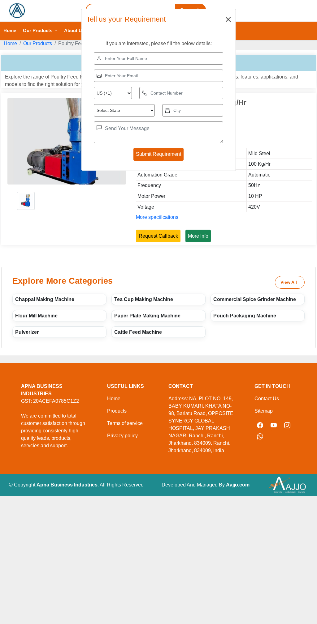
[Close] (228, 19)
